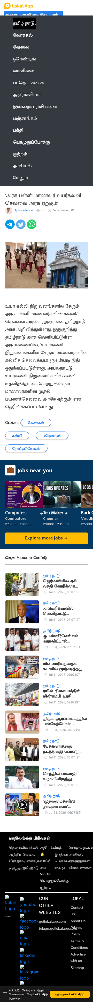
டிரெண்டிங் (31, 861)
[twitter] (21, 227)
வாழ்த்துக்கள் (79, 861)
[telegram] (10, 227)
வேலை (29, 854)
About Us (78, 921)
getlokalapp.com (52, 921)
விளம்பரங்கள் (80, 868)
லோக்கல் (30, 847)
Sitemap (77, 968)
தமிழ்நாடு (17, 868)
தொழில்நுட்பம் (81, 847)
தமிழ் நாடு (23, 23)
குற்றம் (45, 887)
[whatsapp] (32, 227)
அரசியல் (76, 854)
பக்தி (58, 847)
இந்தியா (61, 854)
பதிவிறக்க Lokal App (70, 994)
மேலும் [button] (20, 178)
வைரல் (60, 868)
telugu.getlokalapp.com (58, 928)
